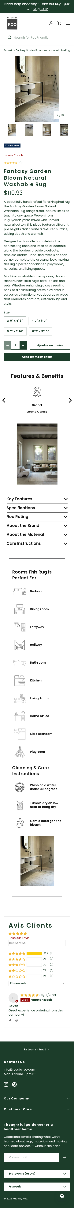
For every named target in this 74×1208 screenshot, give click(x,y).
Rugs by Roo (20, 1198)
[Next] (70, 400)
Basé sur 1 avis (19, 938)
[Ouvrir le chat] (61, 1195)
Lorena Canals (13, 155)
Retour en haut (35, 1049)
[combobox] (37, 37)
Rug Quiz (40, 9)
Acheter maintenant (37, 357)
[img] (29, 995)
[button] (59, 23)
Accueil (8, 50)
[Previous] (4, 400)
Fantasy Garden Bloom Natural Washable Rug (43, 50)
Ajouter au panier (50, 345)
